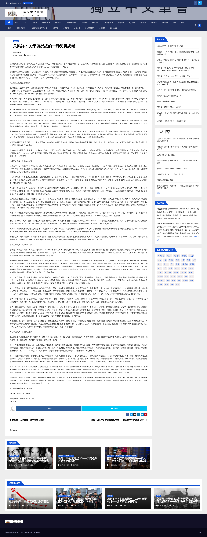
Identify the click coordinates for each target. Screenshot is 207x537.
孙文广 (166, 264)
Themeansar (37, 532)
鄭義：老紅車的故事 (165, 180)
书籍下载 (55, 28)
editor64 (76, 465)
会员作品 (108, 23)
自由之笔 (165, 23)
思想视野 (121, 23)
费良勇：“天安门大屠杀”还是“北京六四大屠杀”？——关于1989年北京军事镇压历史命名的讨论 (177, 501)
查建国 (191, 268)
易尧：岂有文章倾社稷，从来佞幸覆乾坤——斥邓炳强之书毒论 (127, 500)
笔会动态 (58, 23)
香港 (166, 284)
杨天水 (177, 268)
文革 (165, 268)
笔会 (191, 276)
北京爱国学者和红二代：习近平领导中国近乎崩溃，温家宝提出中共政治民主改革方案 (29, 461)
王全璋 (173, 276)
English (114, 28)
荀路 (173, 280)
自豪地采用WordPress (12, 532)
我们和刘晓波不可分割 (39, 28)
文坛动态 (84, 23)
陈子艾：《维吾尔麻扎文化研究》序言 (172, 169)
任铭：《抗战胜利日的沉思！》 (169, 96)
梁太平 (160, 272)
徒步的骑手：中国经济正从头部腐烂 (171, 46)
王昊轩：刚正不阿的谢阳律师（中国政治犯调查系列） (178, 90)
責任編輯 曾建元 (28, 465)
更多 (159, 193)
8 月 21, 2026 (64, 505)
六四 (165, 260)
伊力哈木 (177, 256)
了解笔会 (45, 23)
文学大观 (143, 23)
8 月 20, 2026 (163, 505)
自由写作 (154, 23)
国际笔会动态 (72, 23)
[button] (195, 25)
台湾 (194, 260)
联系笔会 (34, 23)
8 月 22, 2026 (15, 505)
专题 (9, 28)
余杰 (159, 260)
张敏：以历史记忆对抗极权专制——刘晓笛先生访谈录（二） (118, 420)
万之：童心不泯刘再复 (166, 155)
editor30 (28, 505)
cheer (76, 505)
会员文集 (77, 28)
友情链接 (66, 28)
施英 (170, 268)
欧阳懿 (176, 272)
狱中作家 (95, 23)
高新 (172, 284)
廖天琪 (192, 264)
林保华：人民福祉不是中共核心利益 (28, 420)
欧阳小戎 (168, 272)
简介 (16, 23)
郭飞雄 (185, 280)
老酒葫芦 (161, 280)
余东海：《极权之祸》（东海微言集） (172, 121)
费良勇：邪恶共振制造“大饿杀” (169, 107)
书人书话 (132, 23)
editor (18, 53)
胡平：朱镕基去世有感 (166, 101)
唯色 (159, 264)
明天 (174, 23)
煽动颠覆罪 (67, 496)
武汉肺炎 (184, 272)
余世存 (191, 256)
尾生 (172, 264)
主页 (24, 23)
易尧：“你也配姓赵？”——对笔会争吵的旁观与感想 (77, 460)
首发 (182, 23)
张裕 (159, 268)
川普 (177, 264)
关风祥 (29, 55)
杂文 (72, 455)
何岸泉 (184, 256)
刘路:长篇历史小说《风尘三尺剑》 (170, 174)
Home (199, 532)
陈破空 (160, 284)
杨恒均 (184, 268)
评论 (17, 455)
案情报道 (61, 496)
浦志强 (160, 276)
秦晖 (186, 276)
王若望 (180, 276)
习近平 (169, 256)
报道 (123, 455)
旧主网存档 (21, 28)
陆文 (191, 280)
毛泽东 (191, 272)
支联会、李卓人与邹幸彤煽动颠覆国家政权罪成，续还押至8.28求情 (78, 500)
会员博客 (102, 28)
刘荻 (183, 260)
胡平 (168, 280)
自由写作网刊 (89, 28)
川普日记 (185, 264)
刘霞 (188, 260)
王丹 (166, 276)
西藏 (179, 280)
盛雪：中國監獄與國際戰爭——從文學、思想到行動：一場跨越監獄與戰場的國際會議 (126, 461)
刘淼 (177, 260)
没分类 (11, 498)
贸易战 (34, 55)
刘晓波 (171, 260)
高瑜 (177, 284)
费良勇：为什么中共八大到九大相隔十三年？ (174, 76)
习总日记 (161, 256)
